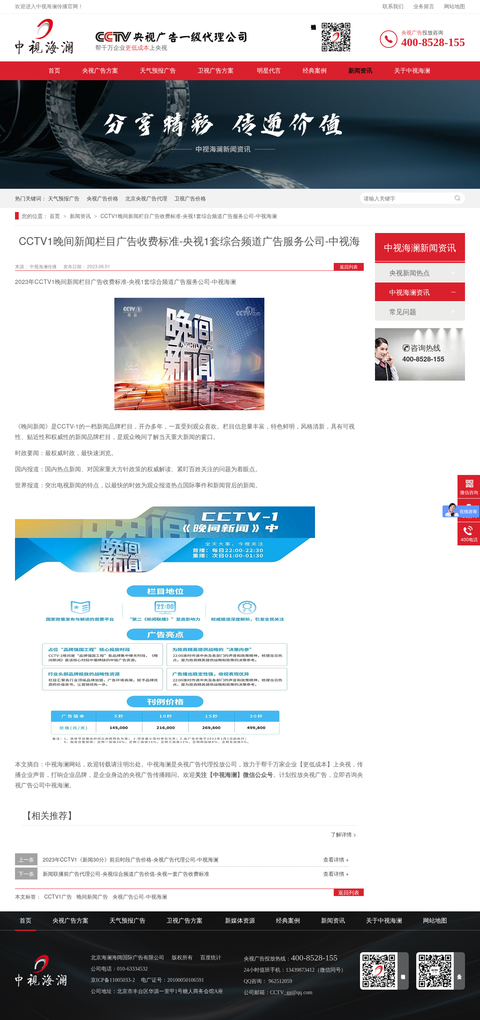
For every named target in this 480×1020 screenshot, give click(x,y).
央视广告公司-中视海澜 (139, 896)
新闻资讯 (360, 70)
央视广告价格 (102, 198)
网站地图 (454, 6)
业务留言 (423, 6)
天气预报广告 (158, 70)
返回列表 (349, 266)
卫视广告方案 (216, 70)
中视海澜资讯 (409, 292)
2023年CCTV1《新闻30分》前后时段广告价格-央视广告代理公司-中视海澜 (130, 859)
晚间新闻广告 (92, 896)
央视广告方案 (100, 70)
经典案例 (315, 70)
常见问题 (402, 311)
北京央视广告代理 (146, 198)
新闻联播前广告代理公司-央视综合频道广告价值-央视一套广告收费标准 (126, 873)
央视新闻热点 (409, 272)
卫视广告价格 (190, 198)
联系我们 (393, 6)
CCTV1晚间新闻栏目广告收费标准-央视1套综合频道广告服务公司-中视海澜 (188, 216)
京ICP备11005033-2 (113, 980)
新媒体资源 (240, 920)
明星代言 (269, 70)
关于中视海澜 (412, 70)
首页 (54, 70)
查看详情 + (336, 859)
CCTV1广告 (58, 896)
